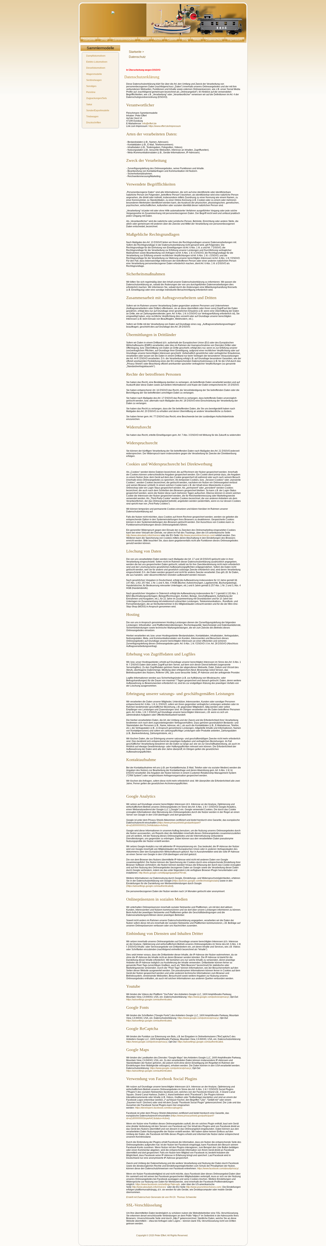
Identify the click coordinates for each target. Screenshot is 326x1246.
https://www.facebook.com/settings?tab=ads (157, 1184)
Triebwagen (92, 116)
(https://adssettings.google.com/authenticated (149, 886)
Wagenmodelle (94, 74)
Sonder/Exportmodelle (97, 110)
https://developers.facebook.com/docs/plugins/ (158, 1107)
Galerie (172, 39)
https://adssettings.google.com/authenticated (149, 999)
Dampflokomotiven (95, 55)
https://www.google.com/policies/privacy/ (208, 997)
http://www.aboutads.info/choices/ (143, 535)
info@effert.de (149, 123)
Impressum (234, 39)
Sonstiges (91, 86)
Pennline (90, 92)
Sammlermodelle (123, 39)
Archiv (158, 39)
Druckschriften (93, 122)
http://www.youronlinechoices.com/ (197, 535)
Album (144, 39)
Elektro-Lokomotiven (96, 62)
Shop (104, 39)
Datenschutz (214, 39)
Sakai (89, 104)
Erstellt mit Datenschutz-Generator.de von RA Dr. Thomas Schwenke (161, 1197)
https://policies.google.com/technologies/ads (195, 880)
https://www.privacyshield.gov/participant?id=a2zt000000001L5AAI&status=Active (163, 824)
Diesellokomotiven (95, 68)
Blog (185, 39)
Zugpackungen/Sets (96, 98)
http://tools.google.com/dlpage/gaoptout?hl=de (162, 873)
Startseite (89, 39)
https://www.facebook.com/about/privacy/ (217, 1168)
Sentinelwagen (94, 80)
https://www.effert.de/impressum (164, 126)
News (197, 39)
